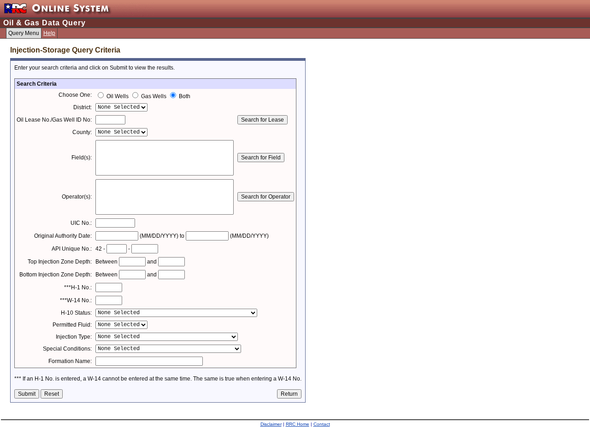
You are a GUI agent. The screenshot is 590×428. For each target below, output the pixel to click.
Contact (321, 424)
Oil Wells (117, 96)
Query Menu (23, 33)
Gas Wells (154, 96)
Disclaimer (271, 424)
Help (49, 33)
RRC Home (297, 424)
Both (183, 96)
